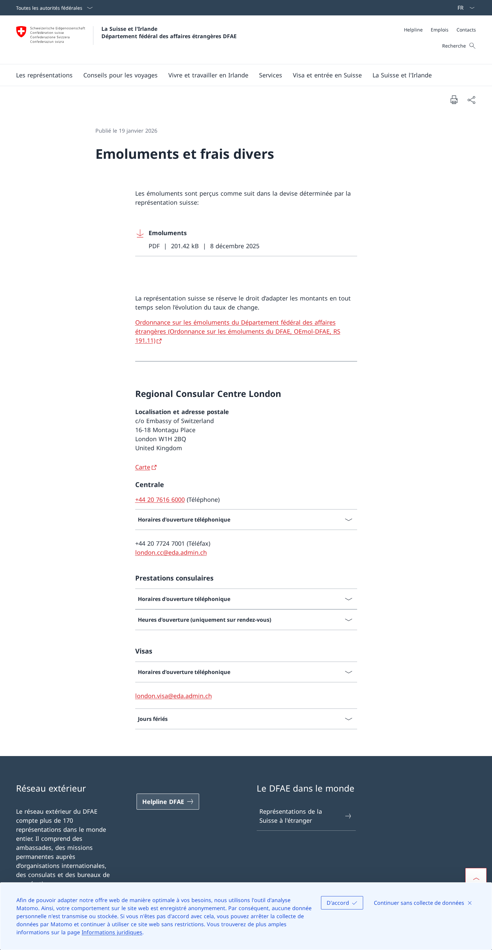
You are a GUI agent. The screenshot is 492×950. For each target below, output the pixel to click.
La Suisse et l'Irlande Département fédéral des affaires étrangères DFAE (169, 32)
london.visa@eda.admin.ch (173, 696)
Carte (142, 467)
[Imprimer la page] (454, 99)
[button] (44, 75)
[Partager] (471, 99)
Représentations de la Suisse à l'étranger (290, 815)
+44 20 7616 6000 (160, 499)
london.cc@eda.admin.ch (171, 552)
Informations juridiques (112, 932)
